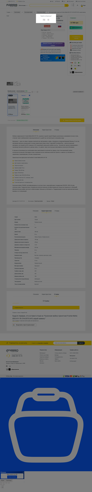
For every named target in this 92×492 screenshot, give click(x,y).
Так (44, 19)
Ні (48, 19)
